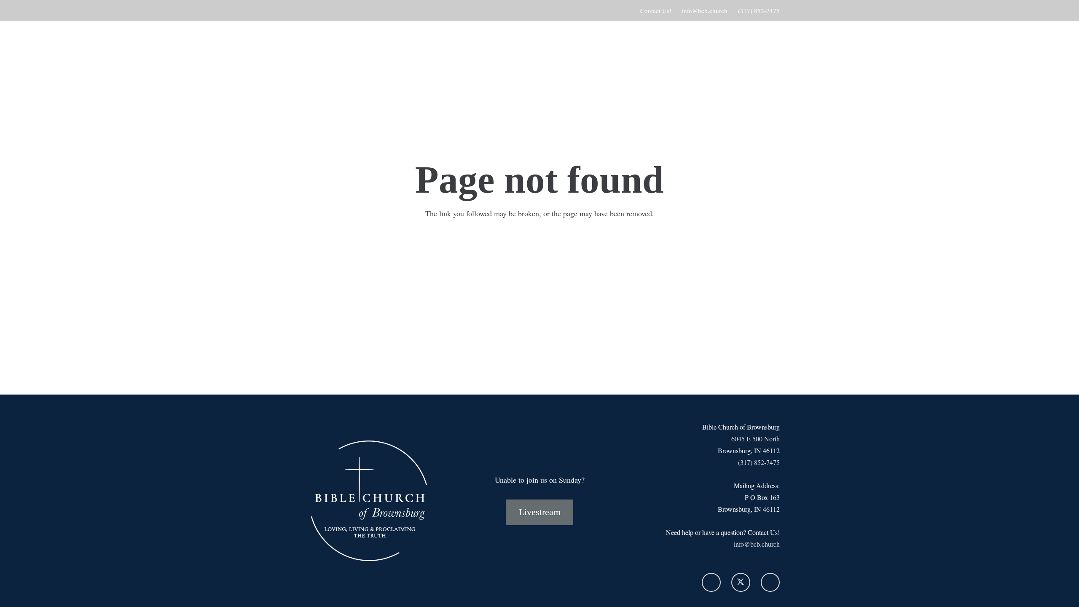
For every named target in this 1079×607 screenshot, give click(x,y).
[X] (740, 582)
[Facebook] (711, 582)
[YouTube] (770, 582)
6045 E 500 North (755, 438)
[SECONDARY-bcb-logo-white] (363, 78)
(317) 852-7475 (759, 462)
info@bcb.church (757, 544)
